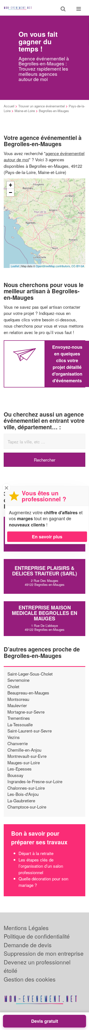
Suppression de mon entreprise (44, 953)
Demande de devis (28, 945)
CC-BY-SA (77, 266)
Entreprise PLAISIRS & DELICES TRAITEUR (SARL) (44, 570)
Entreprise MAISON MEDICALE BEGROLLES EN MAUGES (44, 613)
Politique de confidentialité (37, 936)
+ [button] (10, 185)
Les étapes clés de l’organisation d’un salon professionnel (41, 866)
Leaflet (15, 266)
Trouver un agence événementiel (41, 106)
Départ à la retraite (36, 853)
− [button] (10, 192)
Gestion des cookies (30, 979)
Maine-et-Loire (25, 110)
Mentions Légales (26, 928)
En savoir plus (47, 536)
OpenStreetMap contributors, (53, 266)
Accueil (9, 106)
